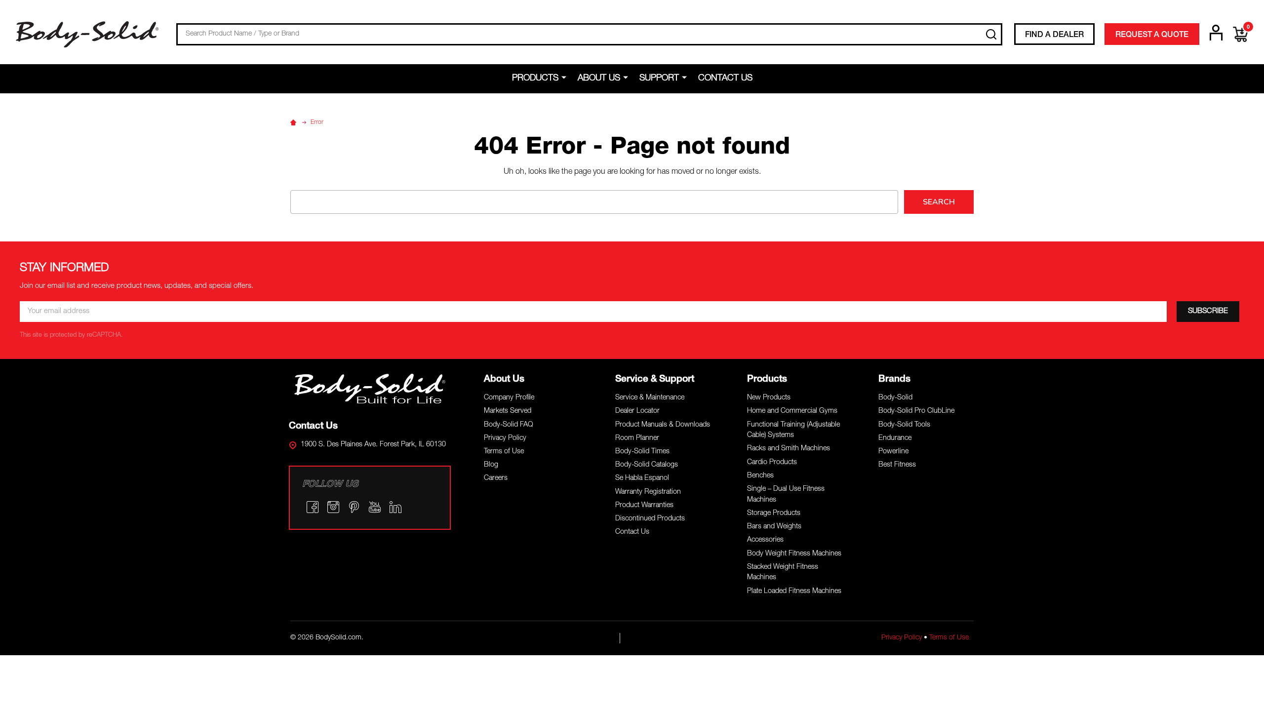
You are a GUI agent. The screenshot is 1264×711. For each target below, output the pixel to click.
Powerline (893, 451)
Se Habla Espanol (642, 478)
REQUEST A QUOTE (1151, 36)
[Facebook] (312, 507)
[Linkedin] (395, 507)
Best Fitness (897, 465)
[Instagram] (333, 507)
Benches (760, 476)
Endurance (894, 438)
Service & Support (654, 379)
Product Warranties (644, 505)
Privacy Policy (505, 438)
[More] (565, 78)
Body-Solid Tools (904, 425)
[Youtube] (374, 507)
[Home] (294, 122)
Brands (894, 379)
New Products (768, 398)
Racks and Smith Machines (788, 448)
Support (659, 78)
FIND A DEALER (1054, 36)
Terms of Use (504, 451)
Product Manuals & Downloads (662, 425)
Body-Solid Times (642, 451)
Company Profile (509, 398)
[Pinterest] (354, 507)
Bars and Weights (774, 526)
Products (535, 78)
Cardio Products (772, 462)
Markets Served (507, 411)
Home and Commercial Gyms (792, 411)
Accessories (765, 540)
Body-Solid (895, 398)
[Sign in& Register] (1216, 32)
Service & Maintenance (649, 398)
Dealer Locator (637, 411)
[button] (370, 388)
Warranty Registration (648, 492)
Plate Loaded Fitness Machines (794, 591)
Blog (491, 465)
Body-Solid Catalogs (646, 465)
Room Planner (637, 438)
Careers (496, 478)
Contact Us (725, 78)
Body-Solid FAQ (508, 425)
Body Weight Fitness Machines (794, 554)
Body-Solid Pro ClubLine (916, 411)
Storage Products (773, 513)
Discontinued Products (650, 518)
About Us (599, 78)
